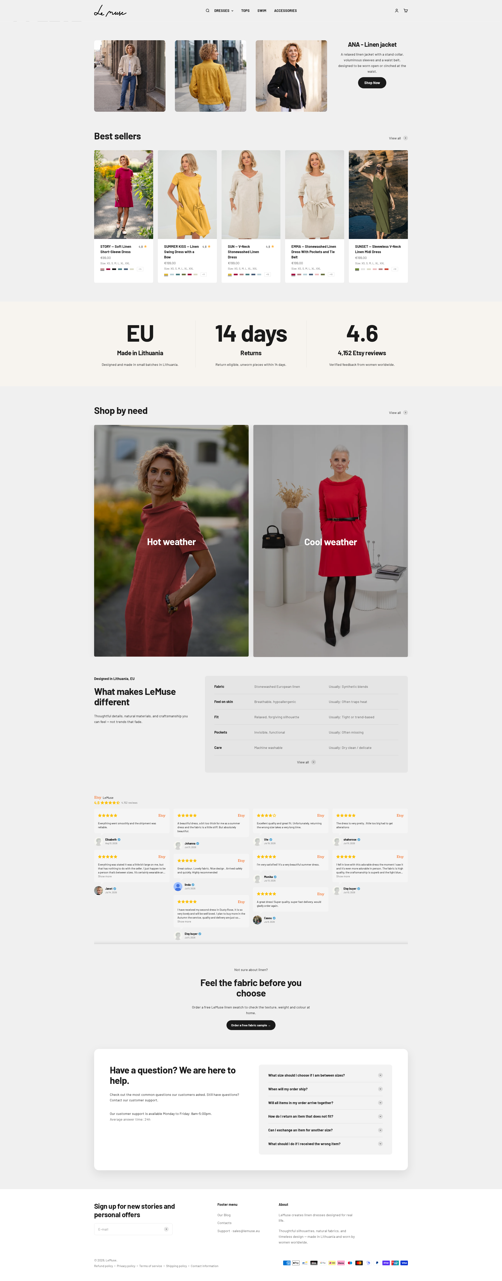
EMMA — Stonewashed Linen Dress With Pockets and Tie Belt (313, 251)
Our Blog (224, 1215)
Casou (268, 918)
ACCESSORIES (285, 10)
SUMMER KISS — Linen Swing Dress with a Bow (181, 251)
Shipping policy (176, 1266)
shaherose (350, 839)
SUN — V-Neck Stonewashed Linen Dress (243, 251)
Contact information (204, 1266)
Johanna (190, 843)
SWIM (261, 10)
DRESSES (221, 10)
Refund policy (103, 1266)
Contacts (224, 1223)
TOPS (245, 10)
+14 (140, 269)
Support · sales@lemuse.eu (238, 1231)
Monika (268, 877)
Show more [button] (105, 876)
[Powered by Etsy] (162, 815)
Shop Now (372, 83)
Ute (266, 839)
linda (188, 884)
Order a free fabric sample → (251, 1025)
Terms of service (150, 1266)
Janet (108, 888)
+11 (203, 274)
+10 (267, 274)
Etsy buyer (350, 888)
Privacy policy (126, 1266)
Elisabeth (111, 839)
